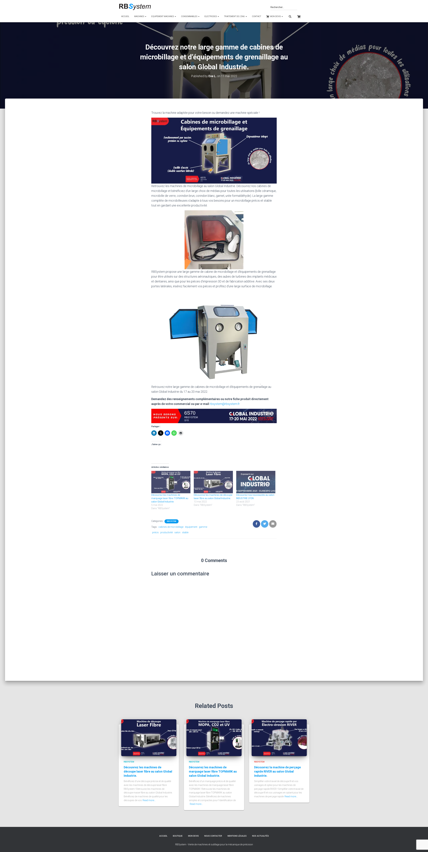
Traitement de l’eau (234, 16)
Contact (256, 16)
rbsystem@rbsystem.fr (225, 404)
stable (185, 532)
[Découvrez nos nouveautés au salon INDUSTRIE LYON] (255, 482)
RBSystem (171, 521)
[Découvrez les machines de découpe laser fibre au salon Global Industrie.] (213, 482)
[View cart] (299, 16)
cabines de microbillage (170, 527)
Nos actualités (260, 836)
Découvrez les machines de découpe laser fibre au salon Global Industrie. (148, 771)
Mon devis (193, 836)
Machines (139, 16)
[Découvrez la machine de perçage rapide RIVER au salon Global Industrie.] (279, 737)
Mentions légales (237, 836)
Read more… (149, 800)
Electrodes (210, 16)
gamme (203, 527)
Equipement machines (162, 16)
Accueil (125, 16)
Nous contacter (213, 836)
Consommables (189, 16)
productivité (166, 532)
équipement (191, 527)
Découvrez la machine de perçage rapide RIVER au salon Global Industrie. (277, 771)
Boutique (178, 836)
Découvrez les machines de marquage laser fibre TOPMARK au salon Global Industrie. (169, 498)
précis (155, 532)
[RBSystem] (134, 7)
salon (177, 532)
